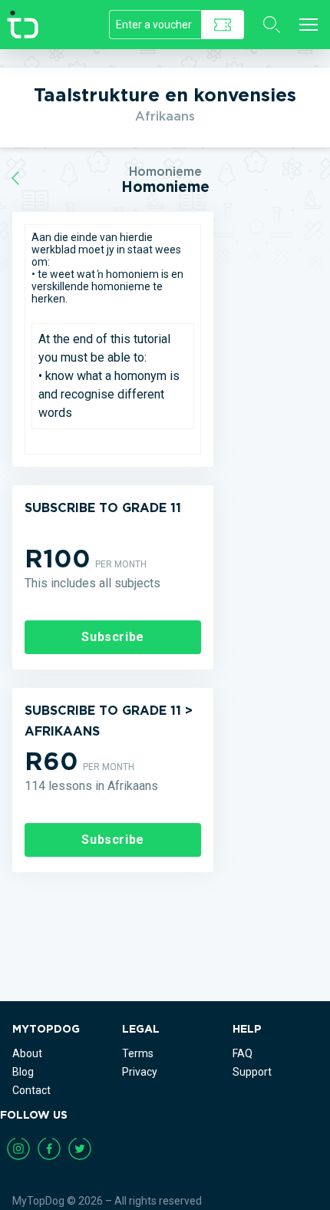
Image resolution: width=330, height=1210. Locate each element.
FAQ (242, 1053)
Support (252, 1072)
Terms (137, 1053)
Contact (31, 1090)
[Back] (15, 178)
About (27, 1053)
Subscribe (112, 637)
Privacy (139, 1072)
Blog (23, 1072)
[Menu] (308, 24)
